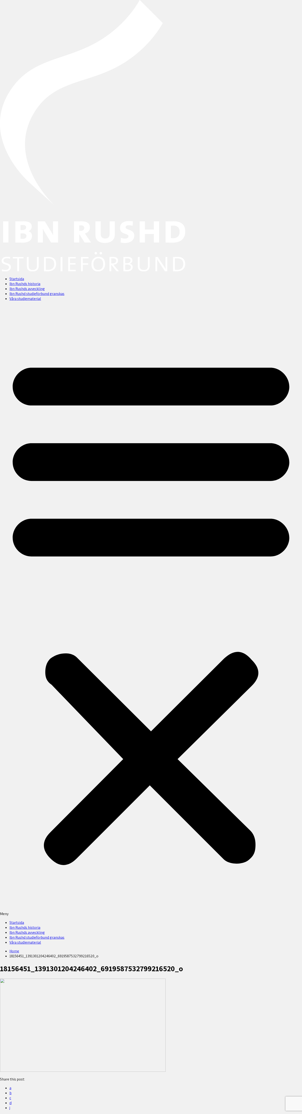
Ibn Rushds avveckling (27, 288)
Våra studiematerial (25, 298)
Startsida (16, 278)
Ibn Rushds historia (24, 283)
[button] (151, 610)
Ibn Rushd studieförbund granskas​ (36, 293)
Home (14, 951)
